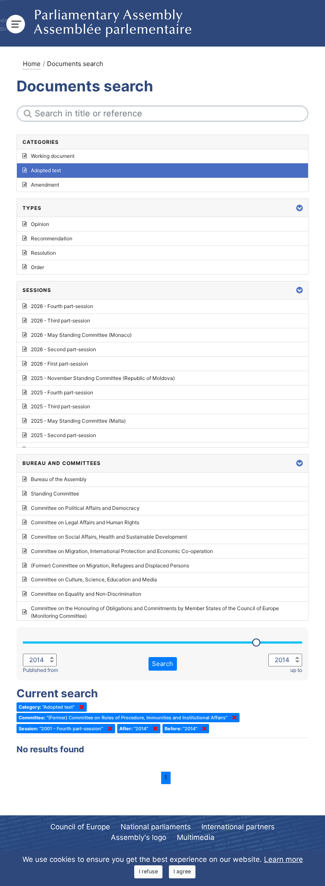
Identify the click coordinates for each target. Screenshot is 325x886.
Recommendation (51, 238)
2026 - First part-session (59, 363)
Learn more (283, 859)
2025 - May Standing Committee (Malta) (78, 421)
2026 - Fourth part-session (62, 306)
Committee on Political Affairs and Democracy (85, 508)
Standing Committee (55, 493)
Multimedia (196, 837)
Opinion (40, 224)
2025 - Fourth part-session (62, 392)
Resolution (43, 253)
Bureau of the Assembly (59, 479)
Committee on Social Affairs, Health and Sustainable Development (109, 537)
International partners (238, 827)
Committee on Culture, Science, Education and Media (94, 579)
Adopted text (46, 170)
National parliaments (156, 827)
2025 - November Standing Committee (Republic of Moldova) (103, 378)
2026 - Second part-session (63, 349)
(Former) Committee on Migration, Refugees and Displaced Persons (110, 565)
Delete (80, 707)
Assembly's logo (138, 837)
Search (162, 664)
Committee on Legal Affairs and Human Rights (85, 522)
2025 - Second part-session (63, 435)
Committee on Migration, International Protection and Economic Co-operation (122, 551)
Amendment (45, 185)
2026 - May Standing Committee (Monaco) (81, 335)
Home (32, 64)
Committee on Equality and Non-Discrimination (86, 594)
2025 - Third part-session (60, 406)
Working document (52, 156)
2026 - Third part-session (60, 320)
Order (37, 267)
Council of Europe (80, 827)
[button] (299, 208)
